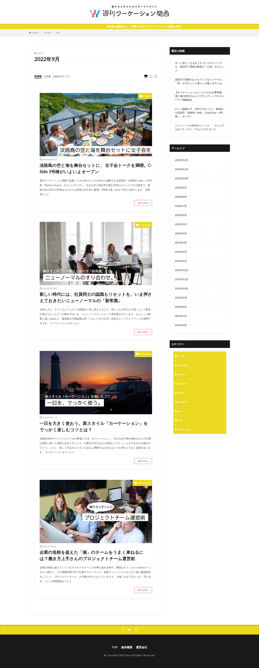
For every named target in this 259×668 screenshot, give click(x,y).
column (182, 374)
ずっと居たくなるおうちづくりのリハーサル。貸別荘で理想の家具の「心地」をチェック (199, 66)
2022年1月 (181, 260)
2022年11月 (181, 169)
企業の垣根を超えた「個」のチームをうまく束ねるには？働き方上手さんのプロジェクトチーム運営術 (92, 555)
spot (180, 410)
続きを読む (143, 203)
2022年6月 (181, 215)
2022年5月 (181, 224)
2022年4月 (181, 233)
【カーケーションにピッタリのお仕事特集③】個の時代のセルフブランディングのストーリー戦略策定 (199, 96)
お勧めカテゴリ (61, 76)
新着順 (38, 76)
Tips (180, 420)
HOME (35, 32)
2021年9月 (181, 297)
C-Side (146, 96)
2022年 (47, 32)
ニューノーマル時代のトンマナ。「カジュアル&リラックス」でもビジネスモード (199, 127)
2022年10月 (181, 178)
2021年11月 (181, 279)
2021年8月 (181, 306)
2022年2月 (181, 251)
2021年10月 (181, 288)
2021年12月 (181, 270)
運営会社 (141, 647)
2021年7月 (181, 315)
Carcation (145, 224)
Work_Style (144, 482)
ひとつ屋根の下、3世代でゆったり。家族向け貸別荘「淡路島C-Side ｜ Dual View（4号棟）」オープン (199, 112)
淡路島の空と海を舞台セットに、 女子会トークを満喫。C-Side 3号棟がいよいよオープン (96, 168)
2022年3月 (181, 242)
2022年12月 (181, 160)
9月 (58, 32)
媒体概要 (126, 647)
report (181, 392)
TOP (115, 647)
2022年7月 (181, 205)
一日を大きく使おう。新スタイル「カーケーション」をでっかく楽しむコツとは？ (94, 426)
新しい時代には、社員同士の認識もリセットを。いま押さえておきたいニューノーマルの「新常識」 (96, 297)
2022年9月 (181, 187)
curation (182, 383)
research (182, 401)
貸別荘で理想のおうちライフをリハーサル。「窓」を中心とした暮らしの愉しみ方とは (199, 81)
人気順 (47, 76)
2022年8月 (181, 196)
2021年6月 (181, 325)
